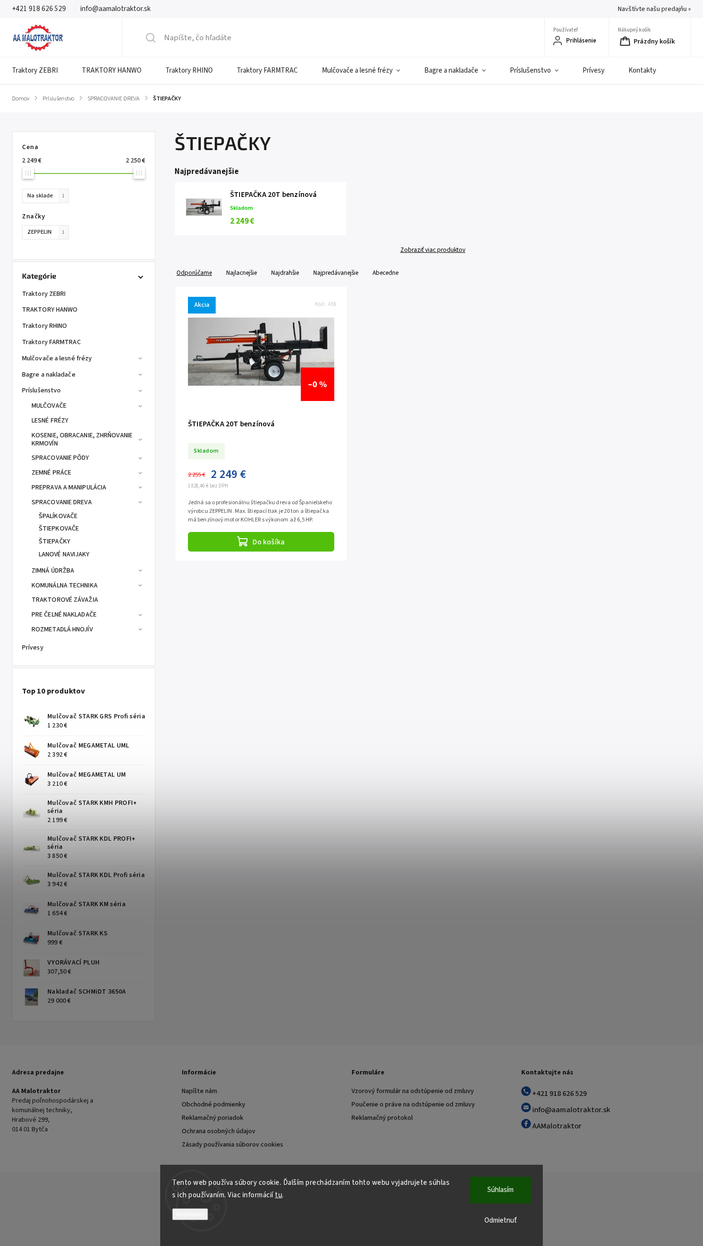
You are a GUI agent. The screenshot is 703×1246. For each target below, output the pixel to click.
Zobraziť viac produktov (432, 249)
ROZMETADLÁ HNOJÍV (62, 629)
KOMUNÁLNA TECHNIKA (65, 585)
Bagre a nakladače (49, 374)
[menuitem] (41, 70)
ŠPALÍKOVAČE (58, 516)
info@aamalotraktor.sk (570, 1110)
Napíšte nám (199, 1091)
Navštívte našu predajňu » (654, 9)
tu (278, 1195)
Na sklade (46, 195)
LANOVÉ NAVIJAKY (64, 554)
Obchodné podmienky (213, 1104)
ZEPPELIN (46, 232)
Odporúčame (194, 272)
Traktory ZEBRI (44, 294)
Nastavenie (190, 1214)
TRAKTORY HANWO (49, 309)
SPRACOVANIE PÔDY (60, 458)
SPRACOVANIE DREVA (62, 502)
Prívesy (33, 647)
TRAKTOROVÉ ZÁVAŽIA (65, 600)
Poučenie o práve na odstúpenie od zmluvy (413, 1104)
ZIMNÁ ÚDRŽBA (53, 570)
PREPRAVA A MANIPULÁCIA (69, 487)
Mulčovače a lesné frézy (57, 358)
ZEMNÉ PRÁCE (51, 472)
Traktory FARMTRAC (51, 342)
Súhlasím (500, 1190)
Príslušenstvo (41, 390)
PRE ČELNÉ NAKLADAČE (64, 614)
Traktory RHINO (44, 326)
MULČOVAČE (49, 406)
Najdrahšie (285, 272)
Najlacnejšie (241, 272)
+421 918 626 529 (559, 1093)
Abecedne (385, 272)
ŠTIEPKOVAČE (59, 528)
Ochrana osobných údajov (218, 1131)
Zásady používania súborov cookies (232, 1144)
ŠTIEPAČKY (54, 541)
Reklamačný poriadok (212, 1118)
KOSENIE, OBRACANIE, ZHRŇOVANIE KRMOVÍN (82, 439)
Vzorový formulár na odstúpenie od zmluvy (413, 1091)
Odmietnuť (500, 1220)
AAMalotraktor (556, 1126)
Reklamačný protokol (382, 1118)
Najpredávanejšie (335, 272)
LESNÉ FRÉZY (50, 420)
